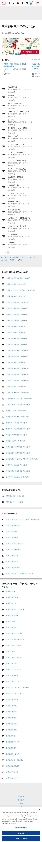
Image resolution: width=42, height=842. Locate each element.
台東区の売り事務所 (13, 567)
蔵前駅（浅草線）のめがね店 (16, 441)
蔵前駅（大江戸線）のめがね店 (16, 435)
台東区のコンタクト (13, 778)
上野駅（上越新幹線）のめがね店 (17, 380)
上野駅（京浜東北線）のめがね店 (17, 350)
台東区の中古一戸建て (13, 549)
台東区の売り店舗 (12, 561)
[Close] (39, 809)
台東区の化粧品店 (12, 615)
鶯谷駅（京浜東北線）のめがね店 (17, 417)
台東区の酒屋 (10, 621)
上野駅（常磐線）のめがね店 (16, 362)
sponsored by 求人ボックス (33, 59)
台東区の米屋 (10, 736)
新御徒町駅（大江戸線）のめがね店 (18, 453)
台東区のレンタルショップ (15, 693)
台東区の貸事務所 (12, 537)
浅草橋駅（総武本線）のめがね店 (17, 302)
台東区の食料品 (11, 705)
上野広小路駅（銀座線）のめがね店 (18, 405)
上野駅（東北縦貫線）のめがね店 (17, 368)
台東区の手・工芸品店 (13, 645)
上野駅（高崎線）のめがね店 (16, 386)
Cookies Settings (21, 827)
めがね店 (4, 260)
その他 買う (32, 257)
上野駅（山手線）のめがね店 (16, 332)
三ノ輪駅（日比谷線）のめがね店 (17, 477)
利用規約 (21, 800)
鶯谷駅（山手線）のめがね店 (16, 411)
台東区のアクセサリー (13, 742)
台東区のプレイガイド (13, 669)
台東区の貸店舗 (11, 531)
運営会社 (21, 796)
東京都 (12, 260)
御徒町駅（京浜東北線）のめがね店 (18, 429)
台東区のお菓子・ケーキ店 (15, 609)
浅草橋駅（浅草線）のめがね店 (16, 308)
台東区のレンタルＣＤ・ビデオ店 (17, 687)
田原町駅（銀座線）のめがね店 (16, 465)
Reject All (21, 833)
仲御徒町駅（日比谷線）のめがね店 (18, 471)
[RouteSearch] (14, 3)
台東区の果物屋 (11, 730)
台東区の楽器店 (11, 748)
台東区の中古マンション (14, 543)
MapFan (4, 257)
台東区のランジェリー (13, 754)
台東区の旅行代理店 (13, 766)
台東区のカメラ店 (12, 699)
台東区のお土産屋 (12, 597)
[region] (21, 46)
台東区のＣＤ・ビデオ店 (14, 633)
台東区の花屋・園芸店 (13, 657)
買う (23, 257)
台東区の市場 (10, 591)
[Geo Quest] (31, 3)
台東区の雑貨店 (11, 627)
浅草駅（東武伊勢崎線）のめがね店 (18, 278)
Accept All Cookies (21, 838)
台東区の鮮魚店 (11, 718)
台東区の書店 (10, 651)
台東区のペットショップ (14, 681)
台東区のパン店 (11, 663)
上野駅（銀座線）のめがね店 (16, 326)
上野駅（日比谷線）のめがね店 (16, 344)
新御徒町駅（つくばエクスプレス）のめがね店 (22, 459)
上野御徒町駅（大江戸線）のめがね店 (19, 398)
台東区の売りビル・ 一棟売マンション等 (20, 573)
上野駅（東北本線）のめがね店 (16, 338)
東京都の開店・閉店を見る (15, 496)
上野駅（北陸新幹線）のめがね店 (17, 374)
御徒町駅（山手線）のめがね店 (16, 423)
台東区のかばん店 (12, 772)
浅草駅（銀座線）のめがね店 (16, 296)
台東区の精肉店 (11, 711)
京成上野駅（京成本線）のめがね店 (18, 447)
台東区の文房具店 (12, 675)
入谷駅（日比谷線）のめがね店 (16, 320)
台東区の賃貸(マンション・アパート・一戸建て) (22, 519)
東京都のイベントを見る (14, 502)
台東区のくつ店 (11, 603)
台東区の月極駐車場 (13, 525)
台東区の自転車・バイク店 (15, 639)
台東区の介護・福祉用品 (14, 760)
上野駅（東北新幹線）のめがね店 (17, 392)
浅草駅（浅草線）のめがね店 (16, 284)
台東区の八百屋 (11, 724)
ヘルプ (21, 803)
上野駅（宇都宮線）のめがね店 (16, 356)
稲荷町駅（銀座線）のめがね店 (16, 314)
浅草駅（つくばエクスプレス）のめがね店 (20, 290)
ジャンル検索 (14, 257)
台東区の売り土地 (12, 555)
